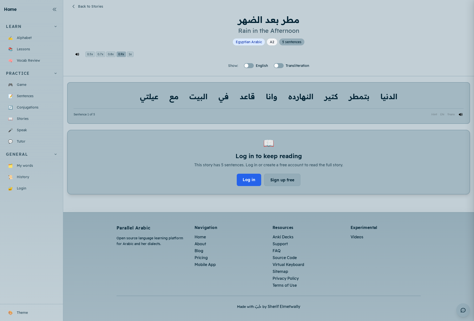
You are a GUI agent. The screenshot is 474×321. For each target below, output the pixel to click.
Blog (199, 250)
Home (200, 236)
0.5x (90, 54)
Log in (249, 179)
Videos (357, 236)
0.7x (100, 54)
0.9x (121, 54)
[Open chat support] (463, 310)
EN (442, 114)
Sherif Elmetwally (284, 306)
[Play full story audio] (77, 54)
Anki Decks (283, 236)
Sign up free (282, 179)
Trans (451, 114)
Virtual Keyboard (288, 264)
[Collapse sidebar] (54, 9)
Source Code (285, 257)
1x (130, 54)
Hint (434, 114)
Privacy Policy (286, 278)
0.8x (111, 54)
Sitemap (280, 271)
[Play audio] (461, 114)
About (200, 243)
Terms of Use (285, 285)
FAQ (277, 250)
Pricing (201, 257)
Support (280, 243)
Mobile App (205, 264)
